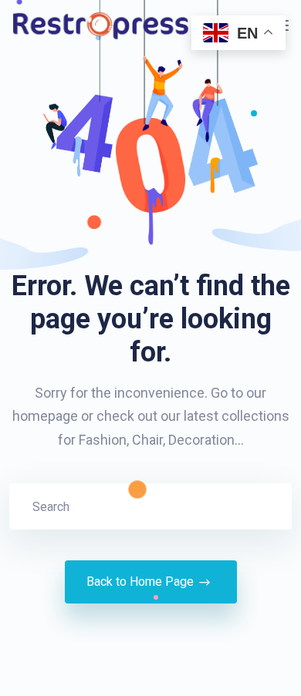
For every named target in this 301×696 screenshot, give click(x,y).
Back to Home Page (140, 581)
